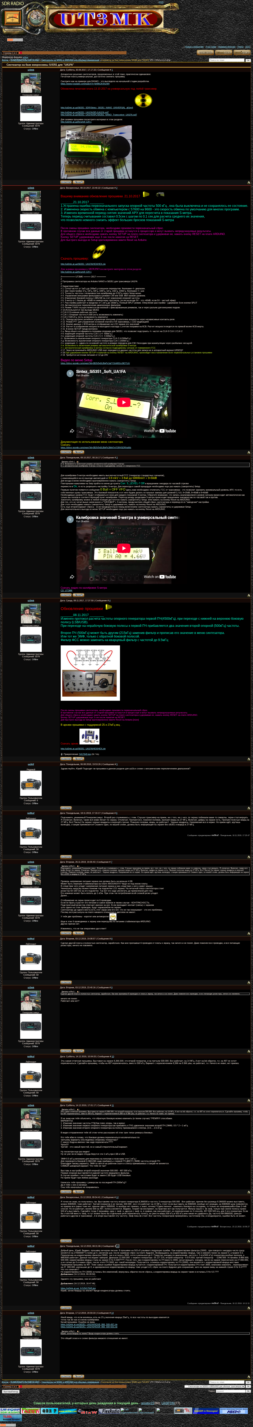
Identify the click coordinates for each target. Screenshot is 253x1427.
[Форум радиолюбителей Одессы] (49, 1413)
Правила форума (226, 46)
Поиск (240, 46)
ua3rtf (31, 764)
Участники (211, 46)
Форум (5, 60)
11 (113, 1105)
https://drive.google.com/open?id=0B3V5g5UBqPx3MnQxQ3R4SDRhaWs (96, 447)
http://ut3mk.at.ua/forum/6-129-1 (76, 122)
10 (113, 1056)
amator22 (147, 1403)
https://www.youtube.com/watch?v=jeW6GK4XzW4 (85, 83)
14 (112, 1313)
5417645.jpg (85, 754)
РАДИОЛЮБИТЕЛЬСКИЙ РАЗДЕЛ (24, 60)
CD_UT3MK (66, 590)
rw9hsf (30, 813)
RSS (161, 2)
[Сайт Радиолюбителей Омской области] (165, 1413)
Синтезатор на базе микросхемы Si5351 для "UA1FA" (125, 60)
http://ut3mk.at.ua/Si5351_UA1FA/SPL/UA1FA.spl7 (85, 112)
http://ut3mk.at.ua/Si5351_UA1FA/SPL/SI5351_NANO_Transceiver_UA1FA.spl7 (99, 114)
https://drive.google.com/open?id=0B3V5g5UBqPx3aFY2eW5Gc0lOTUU (95, 363)
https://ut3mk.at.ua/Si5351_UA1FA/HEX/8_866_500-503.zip (89, 1327)
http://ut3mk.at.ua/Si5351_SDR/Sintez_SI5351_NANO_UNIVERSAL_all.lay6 (97, 107)
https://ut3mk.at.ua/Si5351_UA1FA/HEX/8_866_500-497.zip (89, 1324)
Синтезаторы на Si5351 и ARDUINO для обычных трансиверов (70, 60)
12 (117, 1197)
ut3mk (25, 57)
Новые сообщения (194, 46)
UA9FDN (168, 1403)
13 (117, 1246)
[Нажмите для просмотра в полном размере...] (90, 699)
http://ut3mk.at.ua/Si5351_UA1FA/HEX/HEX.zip (83, 264)
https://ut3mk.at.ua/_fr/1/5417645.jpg (78, 1288)
